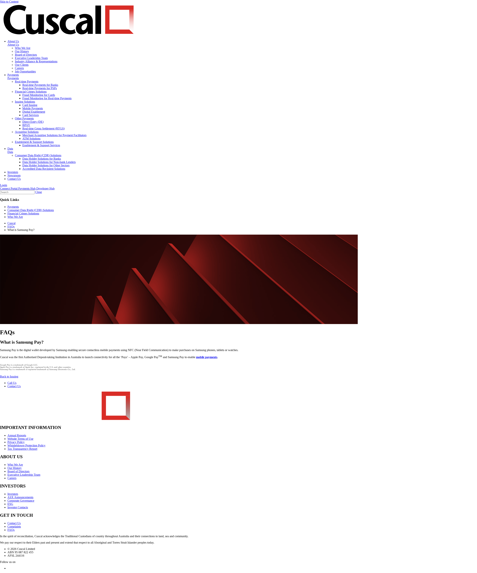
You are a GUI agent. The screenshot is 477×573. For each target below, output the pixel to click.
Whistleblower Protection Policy (26, 445)
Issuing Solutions (25, 101)
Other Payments (24, 118)
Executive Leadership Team (31, 58)
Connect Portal (9, 188)
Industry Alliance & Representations (36, 61)
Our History (22, 51)
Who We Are (22, 48)
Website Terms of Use (20, 438)
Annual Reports (16, 435)
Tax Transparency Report (22, 448)
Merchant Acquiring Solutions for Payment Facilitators (54, 135)
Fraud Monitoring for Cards (38, 95)
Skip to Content (9, 1)
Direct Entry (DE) (33, 121)
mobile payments (206, 357)
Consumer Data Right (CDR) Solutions (38, 155)
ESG (10, 504)
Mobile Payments (32, 108)
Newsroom (13, 175)
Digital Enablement (33, 111)
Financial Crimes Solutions (31, 91)
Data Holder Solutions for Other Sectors (46, 165)
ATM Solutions (31, 138)
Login (3, 185)
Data (10, 148)
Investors (12, 172)
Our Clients (22, 64)
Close (38, 192)
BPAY (26, 125)
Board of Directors (26, 54)
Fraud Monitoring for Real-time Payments (47, 98)
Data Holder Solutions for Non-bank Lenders (49, 162)
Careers (19, 68)
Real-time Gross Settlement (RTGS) (43, 128)
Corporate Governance (20, 500)
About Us (13, 41)
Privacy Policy (16, 442)
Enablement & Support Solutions (34, 141)
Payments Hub (27, 188)
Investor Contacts (17, 507)
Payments (13, 74)
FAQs (11, 529)
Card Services (30, 115)
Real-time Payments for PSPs (39, 88)
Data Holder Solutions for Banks (41, 158)
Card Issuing (29, 105)
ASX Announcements (20, 497)
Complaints (14, 526)
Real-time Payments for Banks (40, 84)
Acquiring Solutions (27, 131)
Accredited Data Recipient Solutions (43, 168)
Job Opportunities (25, 71)
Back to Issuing (9, 376)
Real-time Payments (26, 81)
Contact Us (14, 178)
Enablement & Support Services (41, 145)
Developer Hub (45, 188)
